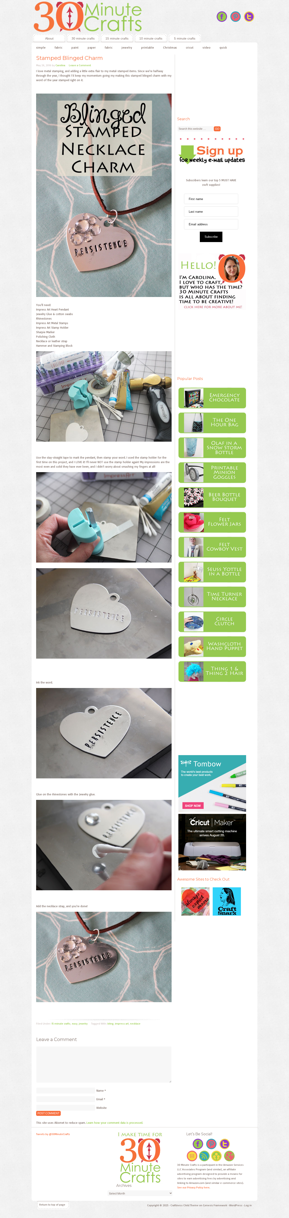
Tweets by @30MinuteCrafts (53, 1134)
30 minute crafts (83, 38)
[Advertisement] (211, 83)
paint (75, 47)
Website (101, 1108)
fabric (58, 47)
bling (110, 1023)
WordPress (235, 1205)
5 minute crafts (184, 38)
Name (100, 1090)
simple (41, 47)
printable (147, 47)
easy (74, 1023)
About (43, 38)
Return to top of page (52, 1204)
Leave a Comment (80, 65)
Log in (248, 1205)
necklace (135, 1023)
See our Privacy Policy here (193, 1187)
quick (223, 47)
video (206, 47)
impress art (122, 1023)
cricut (189, 47)
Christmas (170, 47)
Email (99, 1099)
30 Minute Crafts (116, 17)
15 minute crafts (116, 38)
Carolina (60, 65)
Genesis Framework (215, 1205)
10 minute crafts (150, 38)
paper (92, 47)
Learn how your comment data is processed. (114, 1122)
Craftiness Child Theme (184, 1205)
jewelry (126, 47)
